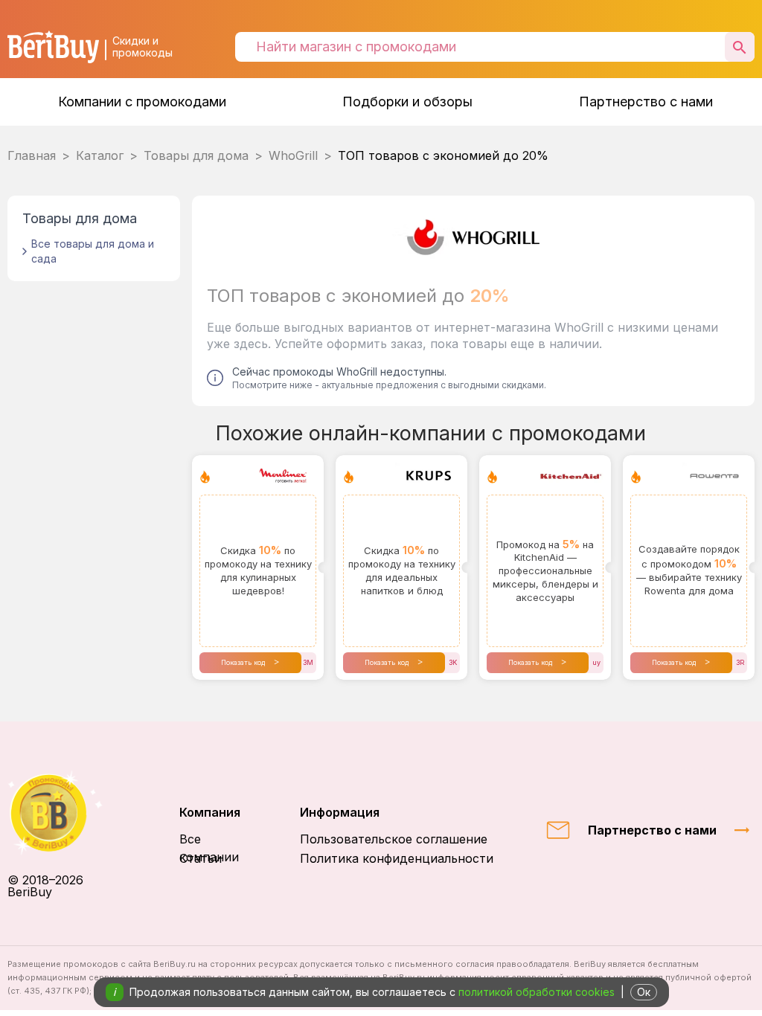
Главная (31, 155)
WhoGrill (293, 155)
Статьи (200, 858)
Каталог (100, 155)
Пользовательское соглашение (393, 839)
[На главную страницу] (63, 812)
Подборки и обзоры (407, 101)
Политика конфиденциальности (396, 858)
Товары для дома (196, 155)
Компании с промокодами (142, 101)
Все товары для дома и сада (92, 251)
